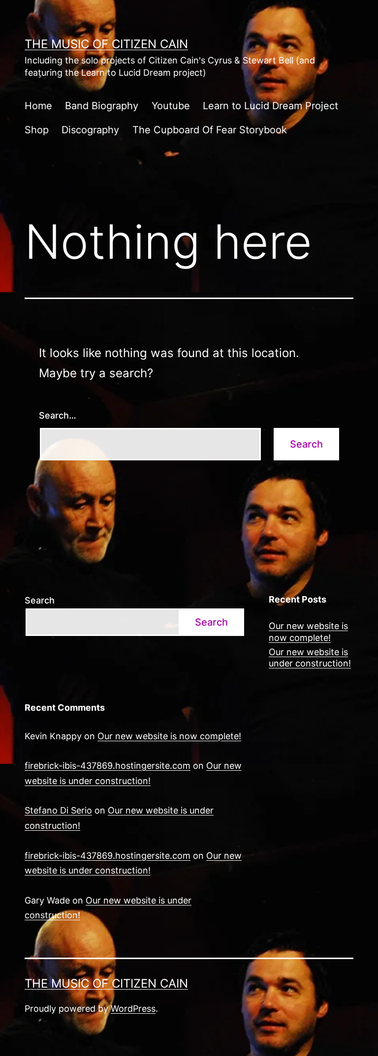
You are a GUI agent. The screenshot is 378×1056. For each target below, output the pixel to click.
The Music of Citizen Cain (106, 44)
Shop (37, 130)
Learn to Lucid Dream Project (270, 106)
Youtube (171, 106)
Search (40, 600)
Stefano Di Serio (58, 810)
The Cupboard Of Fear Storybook (209, 130)
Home (38, 106)
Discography (90, 130)
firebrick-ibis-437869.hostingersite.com (107, 765)
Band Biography (101, 106)
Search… (57, 415)
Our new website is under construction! (310, 657)
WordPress (133, 1008)
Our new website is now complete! (308, 631)
